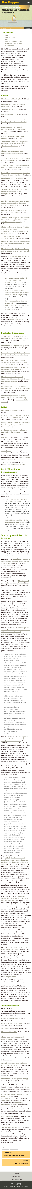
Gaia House (5, 1029)
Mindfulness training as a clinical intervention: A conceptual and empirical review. (15, 561)
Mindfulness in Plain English (11, 99)
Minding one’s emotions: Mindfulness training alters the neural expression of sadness (15, 739)
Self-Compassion (7, 1116)
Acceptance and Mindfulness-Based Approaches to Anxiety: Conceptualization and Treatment (16, 388)
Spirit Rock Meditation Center (11, 1024)
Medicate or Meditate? (17, 320)
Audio (6, 39)
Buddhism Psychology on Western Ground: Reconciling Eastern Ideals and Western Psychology (15, 362)
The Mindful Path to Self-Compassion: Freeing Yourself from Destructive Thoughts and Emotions (14, 144)
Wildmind (4, 462)
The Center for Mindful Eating (11, 1128)
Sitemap (14, 1184)
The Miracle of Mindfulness (11, 109)
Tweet (14, 1148)
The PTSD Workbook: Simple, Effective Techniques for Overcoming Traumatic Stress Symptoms (17, 293)
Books (6, 35)
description (9, 1098)
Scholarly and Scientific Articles (13, 43)
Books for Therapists (10, 37)
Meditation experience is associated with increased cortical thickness (15, 899)
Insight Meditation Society (10, 1018)
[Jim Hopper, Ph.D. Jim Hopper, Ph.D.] (10, 2)
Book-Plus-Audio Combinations (13, 41)
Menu (28, 3)
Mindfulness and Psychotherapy (12, 178)
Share (6, 1148)
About (16, 1174)
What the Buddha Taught (10, 115)
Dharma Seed (6, 437)
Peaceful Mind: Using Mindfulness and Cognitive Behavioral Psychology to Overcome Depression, (15, 203)
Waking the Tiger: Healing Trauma (17, 305)
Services (16, 1176)
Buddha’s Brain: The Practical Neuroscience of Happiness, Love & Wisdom (13, 129)
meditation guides (18, 464)
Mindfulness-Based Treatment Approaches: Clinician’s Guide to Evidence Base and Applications (15, 379)
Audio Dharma (6, 451)
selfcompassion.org (9, 977)
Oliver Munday (24, 1186)
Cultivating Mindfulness (18, 256)
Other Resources (9, 45)
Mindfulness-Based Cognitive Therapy (14, 1079)
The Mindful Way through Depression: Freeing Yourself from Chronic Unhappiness (14, 192)
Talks (10, 446)
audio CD (27, 170)
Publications (16, 1179)
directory (5, 1101)
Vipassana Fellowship (9, 1032)
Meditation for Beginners (10, 410)
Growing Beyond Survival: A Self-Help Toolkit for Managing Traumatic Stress (16, 280)
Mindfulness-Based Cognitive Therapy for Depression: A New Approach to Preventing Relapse (16, 370)
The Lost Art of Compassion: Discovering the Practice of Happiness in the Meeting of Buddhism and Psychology (15, 220)
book (26, 420)
